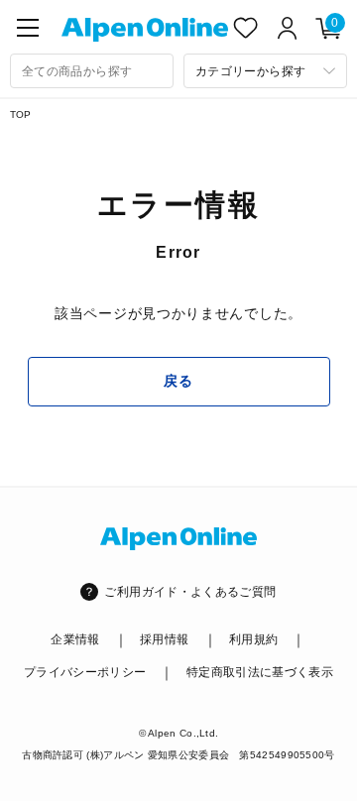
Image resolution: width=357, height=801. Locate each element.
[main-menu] (28, 28)
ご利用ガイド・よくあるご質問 (190, 592)
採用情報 (164, 639)
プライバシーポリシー (85, 672)
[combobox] (92, 71)
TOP (21, 114)
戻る (178, 381)
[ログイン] (287, 28)
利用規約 (253, 639)
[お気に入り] (246, 28)
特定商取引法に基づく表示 (259, 672)
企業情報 (75, 639)
